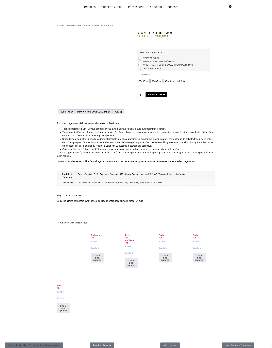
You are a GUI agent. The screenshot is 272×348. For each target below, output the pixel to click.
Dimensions (145, 74)
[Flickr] (262, 6)
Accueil (60, 26)
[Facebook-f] (245, 6)
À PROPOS (156, 7)
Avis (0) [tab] (118, 112)
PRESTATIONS (136, 7)
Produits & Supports (151, 52)
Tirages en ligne (73, 26)
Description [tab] (67, 112)
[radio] (149, 58)
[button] (34, 345)
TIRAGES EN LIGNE (112, 7)
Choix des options (97, 257)
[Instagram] (253, 6)
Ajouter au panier (156, 94)
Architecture (89, 26)
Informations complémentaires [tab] (94, 112)
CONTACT (172, 7)
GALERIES (90, 7)
